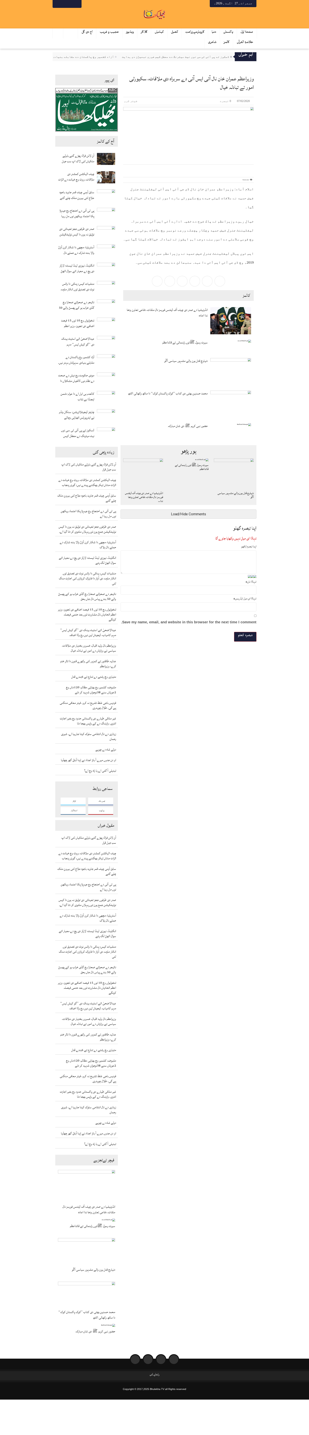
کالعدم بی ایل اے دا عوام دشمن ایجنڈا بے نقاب (77, 396)
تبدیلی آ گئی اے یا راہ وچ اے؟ (100, 770)
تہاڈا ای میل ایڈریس (244, 598)
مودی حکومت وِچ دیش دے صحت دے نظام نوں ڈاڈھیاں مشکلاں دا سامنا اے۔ (76, 378)
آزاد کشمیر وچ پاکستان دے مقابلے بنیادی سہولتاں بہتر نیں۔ (87, 56)
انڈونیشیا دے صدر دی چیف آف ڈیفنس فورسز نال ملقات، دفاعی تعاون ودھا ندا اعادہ (89, 1209)
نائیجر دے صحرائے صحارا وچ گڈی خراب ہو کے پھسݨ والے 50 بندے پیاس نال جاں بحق (76, 305)
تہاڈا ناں (251, 582)
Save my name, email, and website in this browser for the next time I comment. (188, 622)
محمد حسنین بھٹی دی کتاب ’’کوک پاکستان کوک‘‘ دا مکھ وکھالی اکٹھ (86, 1314)
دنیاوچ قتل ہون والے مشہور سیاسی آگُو (93, 1270)
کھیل (174, 33)
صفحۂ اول (247, 33)
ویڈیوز (130, 33)
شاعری (212, 43)
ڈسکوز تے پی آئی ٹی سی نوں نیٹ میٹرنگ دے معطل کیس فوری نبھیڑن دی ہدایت (194, 56)
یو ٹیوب (101, 810)
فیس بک (102, 801)
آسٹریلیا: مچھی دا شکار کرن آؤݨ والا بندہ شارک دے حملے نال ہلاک (76, 250)
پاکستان (228, 33)
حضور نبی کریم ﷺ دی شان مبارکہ (95, 1331)
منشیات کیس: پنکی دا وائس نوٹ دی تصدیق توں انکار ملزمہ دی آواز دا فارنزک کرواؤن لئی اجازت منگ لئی (77, 286)
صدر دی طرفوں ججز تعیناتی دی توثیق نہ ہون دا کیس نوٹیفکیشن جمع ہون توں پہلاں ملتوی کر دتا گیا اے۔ (76, 231)
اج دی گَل (87, 33)
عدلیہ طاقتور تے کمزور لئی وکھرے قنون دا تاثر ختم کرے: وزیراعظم (88, 663)
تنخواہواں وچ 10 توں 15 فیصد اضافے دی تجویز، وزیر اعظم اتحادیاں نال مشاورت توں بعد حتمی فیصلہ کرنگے (77, 323)
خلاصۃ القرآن (245, 43)
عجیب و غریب (109, 33)
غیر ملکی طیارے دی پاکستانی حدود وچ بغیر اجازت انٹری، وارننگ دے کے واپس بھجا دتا (88, 721)
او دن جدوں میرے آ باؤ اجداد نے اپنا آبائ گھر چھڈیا (88, 760)
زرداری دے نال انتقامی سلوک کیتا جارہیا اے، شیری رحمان (88, 736)
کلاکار (144, 33)
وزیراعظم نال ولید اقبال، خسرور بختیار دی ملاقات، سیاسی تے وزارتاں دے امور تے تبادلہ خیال (89, 648)
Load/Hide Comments (188, 514)
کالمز (227, 43)
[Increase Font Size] (130, 168)
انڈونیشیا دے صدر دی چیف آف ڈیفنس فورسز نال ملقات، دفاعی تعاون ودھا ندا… (144, 497)
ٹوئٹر (74, 801)
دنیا (214, 33)
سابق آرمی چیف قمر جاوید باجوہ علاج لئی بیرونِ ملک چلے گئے (77, 195)
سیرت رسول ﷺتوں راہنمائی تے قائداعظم (92, 1226)
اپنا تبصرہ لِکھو (248, 546)
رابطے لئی (154, 1375)
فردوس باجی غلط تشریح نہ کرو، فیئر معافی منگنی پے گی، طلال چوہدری (88, 705)
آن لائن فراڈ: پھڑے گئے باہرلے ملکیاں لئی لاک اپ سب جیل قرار (78, 158)
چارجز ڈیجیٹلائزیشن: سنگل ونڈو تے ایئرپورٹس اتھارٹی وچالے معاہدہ (76, 414)
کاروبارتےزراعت (195, 33)
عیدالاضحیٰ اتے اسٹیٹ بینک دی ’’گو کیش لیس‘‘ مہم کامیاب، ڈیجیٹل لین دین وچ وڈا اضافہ (77, 341)
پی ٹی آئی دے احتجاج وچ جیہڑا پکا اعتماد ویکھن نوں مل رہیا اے (77, 213)
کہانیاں (159, 33)
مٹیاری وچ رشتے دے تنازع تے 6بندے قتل (93, 677)
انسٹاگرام (74, 810)
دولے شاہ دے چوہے (105, 749)
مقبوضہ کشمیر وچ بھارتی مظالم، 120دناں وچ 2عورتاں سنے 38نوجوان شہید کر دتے (91, 689)
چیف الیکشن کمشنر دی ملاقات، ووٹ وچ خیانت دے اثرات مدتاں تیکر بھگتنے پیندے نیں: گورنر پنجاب (76, 176)
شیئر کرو (131, 100)
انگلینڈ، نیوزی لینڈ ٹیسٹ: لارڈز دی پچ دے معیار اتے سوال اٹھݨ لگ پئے (77, 268)
